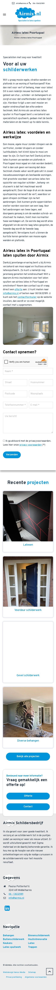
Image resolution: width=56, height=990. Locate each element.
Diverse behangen (28, 741)
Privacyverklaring (14, 977)
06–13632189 (39, 3)
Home (16, 38)
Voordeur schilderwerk (28, 610)
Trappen (32, 947)
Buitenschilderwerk (13, 939)
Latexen (28, 545)
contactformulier (27, 297)
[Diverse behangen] (28, 712)
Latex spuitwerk (12, 947)
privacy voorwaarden (30, 445)
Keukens (7, 943)
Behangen (8, 935)
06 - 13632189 (16, 894)
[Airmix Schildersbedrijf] (28, 14)
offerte (18, 289)
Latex (31, 943)
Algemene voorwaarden (36, 977)
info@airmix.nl (22, 3)
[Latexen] (28, 516)
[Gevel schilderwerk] (28, 647)
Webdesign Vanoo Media (14, 972)
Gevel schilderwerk (28, 675)
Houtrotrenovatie (37, 939)
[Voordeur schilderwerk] (28, 581)
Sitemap (32, 972)
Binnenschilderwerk (39, 935)
